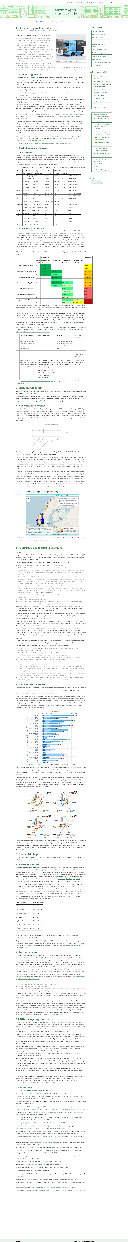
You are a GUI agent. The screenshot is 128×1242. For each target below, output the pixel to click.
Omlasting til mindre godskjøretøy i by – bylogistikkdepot (100, 161)
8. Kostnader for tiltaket (99, 56)
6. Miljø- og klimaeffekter (99, 49)
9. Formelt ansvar (97, 59)
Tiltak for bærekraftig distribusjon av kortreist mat (102, 133)
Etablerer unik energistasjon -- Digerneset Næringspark (65, 635)
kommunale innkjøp (80, 971)
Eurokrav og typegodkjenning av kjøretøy (61, 1029)
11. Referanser (96, 65)
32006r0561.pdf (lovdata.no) (76, 1109)
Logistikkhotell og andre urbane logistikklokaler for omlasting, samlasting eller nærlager (101, 117)
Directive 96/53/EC (42, 1094)
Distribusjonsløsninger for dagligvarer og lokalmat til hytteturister (101, 126)
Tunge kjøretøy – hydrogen (40, 143)
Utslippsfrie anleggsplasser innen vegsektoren (102, 138)
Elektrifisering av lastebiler (101, 104)
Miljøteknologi (96, 181)
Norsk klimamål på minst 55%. (36, 1164)
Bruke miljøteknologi (24, 22)
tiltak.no (70, 2)
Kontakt (101, 2)
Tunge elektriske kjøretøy (31, 1090)
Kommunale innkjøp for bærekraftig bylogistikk (100, 149)
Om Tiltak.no (90, 2)
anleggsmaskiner (66, 143)
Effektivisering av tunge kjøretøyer (100, 77)
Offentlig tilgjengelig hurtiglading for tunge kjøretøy (44, 1142)
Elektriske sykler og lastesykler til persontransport (102, 85)
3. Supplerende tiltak (98, 38)
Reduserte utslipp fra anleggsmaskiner (100, 100)
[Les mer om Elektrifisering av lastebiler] (51, 436)
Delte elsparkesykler (99, 95)
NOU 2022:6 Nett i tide (56, 1014)
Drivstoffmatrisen (48, 962)
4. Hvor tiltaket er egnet (99, 41)
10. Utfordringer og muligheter (101, 62)
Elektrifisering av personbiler (102, 81)
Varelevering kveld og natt (101, 170)
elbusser (29, 143)
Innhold (79, 2)
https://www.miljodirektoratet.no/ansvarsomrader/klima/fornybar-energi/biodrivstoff (41, 1128)
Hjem (15, 22)
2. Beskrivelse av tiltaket (99, 34)
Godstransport (96, 183)
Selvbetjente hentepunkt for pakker (102, 144)
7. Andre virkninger (97, 53)
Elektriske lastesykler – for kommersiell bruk (101, 155)
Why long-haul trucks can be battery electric (48, 1187)
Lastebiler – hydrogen (100, 107)
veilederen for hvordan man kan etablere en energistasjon (38, 381)
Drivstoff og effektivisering (39, 22)
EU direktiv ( (78, 945)
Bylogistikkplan (98, 167)
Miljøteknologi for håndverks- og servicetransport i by (102, 91)
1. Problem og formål (98, 31)
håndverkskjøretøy (53, 143)
